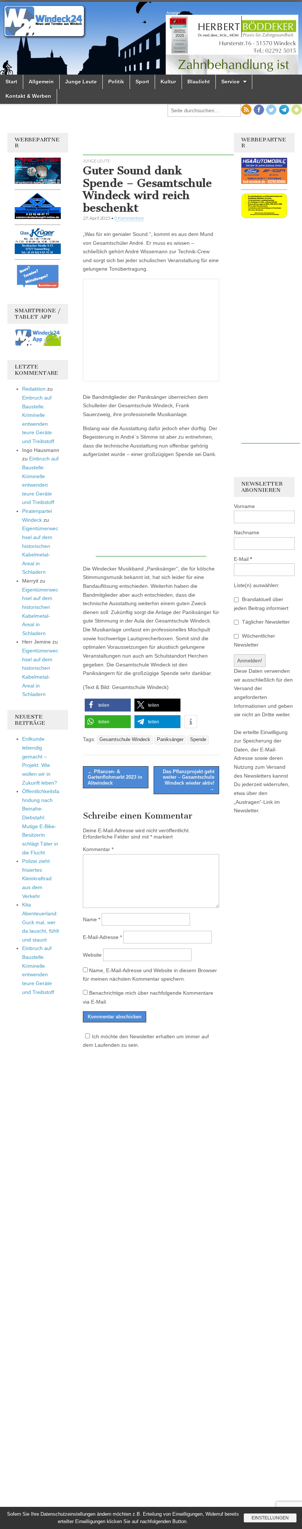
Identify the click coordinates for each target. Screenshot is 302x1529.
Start (11, 82)
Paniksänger (170, 739)
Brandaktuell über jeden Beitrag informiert (261, 603)
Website (92, 955)
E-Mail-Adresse (102, 937)
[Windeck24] (151, 38)
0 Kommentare (129, 218)
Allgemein (41, 82)
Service (230, 82)
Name (91, 919)
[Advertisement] (169, 144)
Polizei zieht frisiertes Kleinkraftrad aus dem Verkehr (37, 878)
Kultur (168, 82)
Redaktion (34, 389)
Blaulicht (198, 82)
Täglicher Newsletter (265, 622)
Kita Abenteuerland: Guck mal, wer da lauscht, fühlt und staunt (40, 922)
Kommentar (98, 849)
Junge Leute (81, 82)
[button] (108, 705)
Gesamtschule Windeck (124, 739)
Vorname (244, 506)
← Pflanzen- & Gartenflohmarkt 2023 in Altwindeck (115, 777)
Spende (198, 739)
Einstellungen (270, 1518)
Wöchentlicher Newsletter (254, 640)
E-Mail (243, 559)
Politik (116, 82)
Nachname (246, 532)
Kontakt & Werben (28, 96)
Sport (142, 82)
